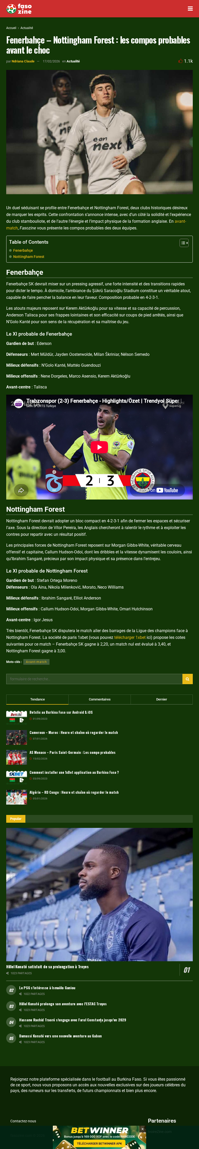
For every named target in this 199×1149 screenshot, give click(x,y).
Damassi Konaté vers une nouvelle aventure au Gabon (60, 1035)
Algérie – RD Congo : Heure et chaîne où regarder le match (74, 792)
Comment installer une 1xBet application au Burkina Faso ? (74, 772)
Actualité (26, 28)
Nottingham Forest (28, 257)
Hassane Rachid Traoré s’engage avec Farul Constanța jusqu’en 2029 (72, 1019)
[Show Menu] (190, 8)
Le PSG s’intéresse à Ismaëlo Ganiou (47, 987)
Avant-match (36, 662)
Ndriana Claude (23, 61)
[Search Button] (187, 679)
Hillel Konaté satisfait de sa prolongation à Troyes (47, 966)
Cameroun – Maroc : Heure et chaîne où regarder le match (74, 732)
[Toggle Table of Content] (181, 243)
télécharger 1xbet (130, 637)
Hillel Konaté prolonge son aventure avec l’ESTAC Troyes (63, 1003)
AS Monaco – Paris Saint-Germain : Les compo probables (73, 752)
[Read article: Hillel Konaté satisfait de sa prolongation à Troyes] (99, 894)
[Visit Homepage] (19, 9)
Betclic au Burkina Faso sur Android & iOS (61, 712)
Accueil (11, 28)
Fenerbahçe (23, 250)
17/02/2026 (51, 61)
